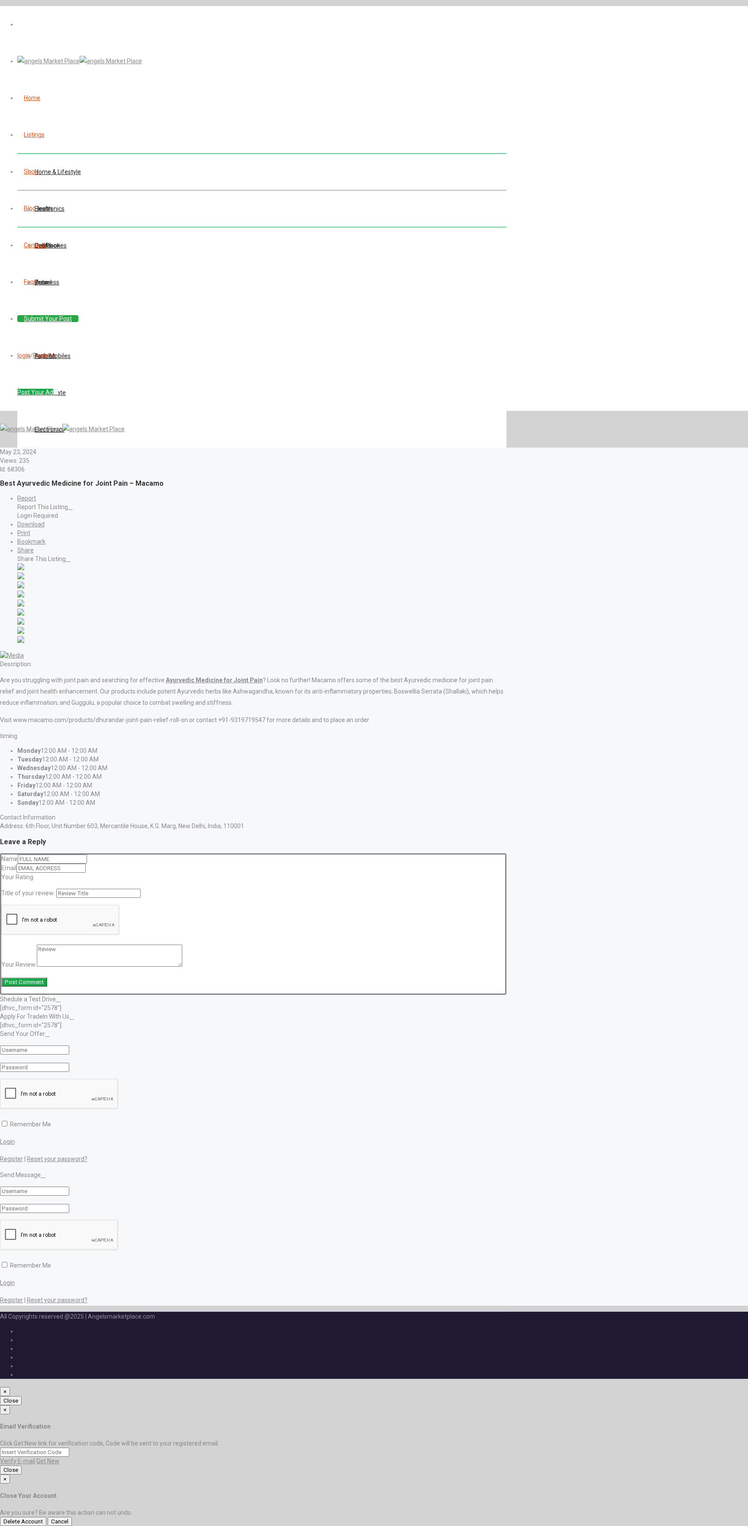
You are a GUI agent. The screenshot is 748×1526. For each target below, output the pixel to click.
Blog (30, 208)
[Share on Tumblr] (20, 622)
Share (25, 550)
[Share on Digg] (20, 595)
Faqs (30, 281)
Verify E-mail (17, 1461)
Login (7, 1141)
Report (26, 498)
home (32, 97)
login (23, 355)
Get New (47, 1461)
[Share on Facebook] (20, 568)
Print (23, 532)
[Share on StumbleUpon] (20, 631)
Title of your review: (28, 893)
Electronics (49, 208)
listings (34, 134)
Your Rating (17, 877)
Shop (31, 171)
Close (10, 1400)
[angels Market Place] (79, 61)
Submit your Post (48, 318)
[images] (12, 655)
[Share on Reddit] (20, 604)
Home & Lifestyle (58, 171)
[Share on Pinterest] (20, 613)
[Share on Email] (20, 640)
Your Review (18, 964)
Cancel (59, 1521)
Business (47, 282)
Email (8, 868)
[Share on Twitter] (20, 577)
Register (44, 355)
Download (31, 524)
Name (9, 858)
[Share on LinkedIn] (20, 586)
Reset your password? (57, 1158)
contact (34, 245)
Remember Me (30, 1124)
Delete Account (23, 1521)
